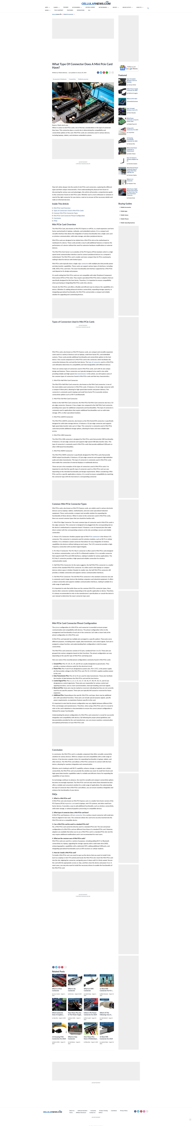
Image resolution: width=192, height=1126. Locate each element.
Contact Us (92, 1112)
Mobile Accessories (83, 79)
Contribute (114, 1110)
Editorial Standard (82, 1110)
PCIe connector (94, 536)
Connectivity (72, 79)
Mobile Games (124, 215)
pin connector (77, 815)
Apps (46, 7)
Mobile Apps (124, 211)
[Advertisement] (96, 1121)
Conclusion (57, 218)
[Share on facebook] (98, 72)
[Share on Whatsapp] (107, 72)
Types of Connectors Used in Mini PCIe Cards (69, 210)
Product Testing (103, 1110)
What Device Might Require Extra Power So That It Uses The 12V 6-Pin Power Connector (132, 192)
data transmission (80, 374)
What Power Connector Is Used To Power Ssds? (132, 120)
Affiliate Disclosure (81, 1112)
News (47, 10)
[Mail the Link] (113, 72)
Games (56, 7)
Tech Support (58, 10)
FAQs (55, 221)
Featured (70, 10)
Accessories (76, 7)
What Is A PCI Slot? (132, 98)
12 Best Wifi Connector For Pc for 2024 (106, 990)
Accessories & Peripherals (60, 79)
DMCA (100, 1112)
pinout (57, 627)
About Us (71, 1110)
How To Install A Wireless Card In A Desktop (132, 80)
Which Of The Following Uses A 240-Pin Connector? (106, 1015)
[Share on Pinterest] (104, 72)
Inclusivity (93, 1110)
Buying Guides (90, 7)
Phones (65, 7)
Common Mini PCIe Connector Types (66, 213)
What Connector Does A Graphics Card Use (57, 1015)
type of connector (94, 362)
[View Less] (65, 967)
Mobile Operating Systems (128, 222)
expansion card (70, 803)
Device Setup (127, 7)
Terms (71, 1112)
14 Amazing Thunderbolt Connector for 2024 (132, 139)
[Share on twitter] (101, 72)
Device (115, 7)
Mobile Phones (125, 219)
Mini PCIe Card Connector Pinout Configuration (69, 215)
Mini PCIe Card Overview (62, 208)
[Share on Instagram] (59, 967)
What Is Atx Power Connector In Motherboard (132, 149)
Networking (103, 7)
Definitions (80, 10)
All (89, 10)
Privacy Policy (124, 1110)
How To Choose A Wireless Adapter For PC (132, 159)
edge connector (83, 263)
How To (139, 7)
